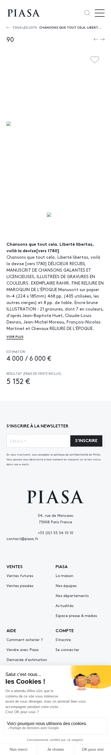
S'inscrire (63, 639)
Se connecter (67, 649)
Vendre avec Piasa (22, 649)
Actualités (65, 605)
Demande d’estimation (26, 659)
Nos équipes (66, 585)
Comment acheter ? (24, 639)
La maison (64, 575)
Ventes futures (19, 575)
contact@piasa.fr (22, 538)
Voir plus (14, 336)
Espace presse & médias (76, 615)
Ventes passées (19, 585)
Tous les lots (24, 27)
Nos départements (72, 595)
